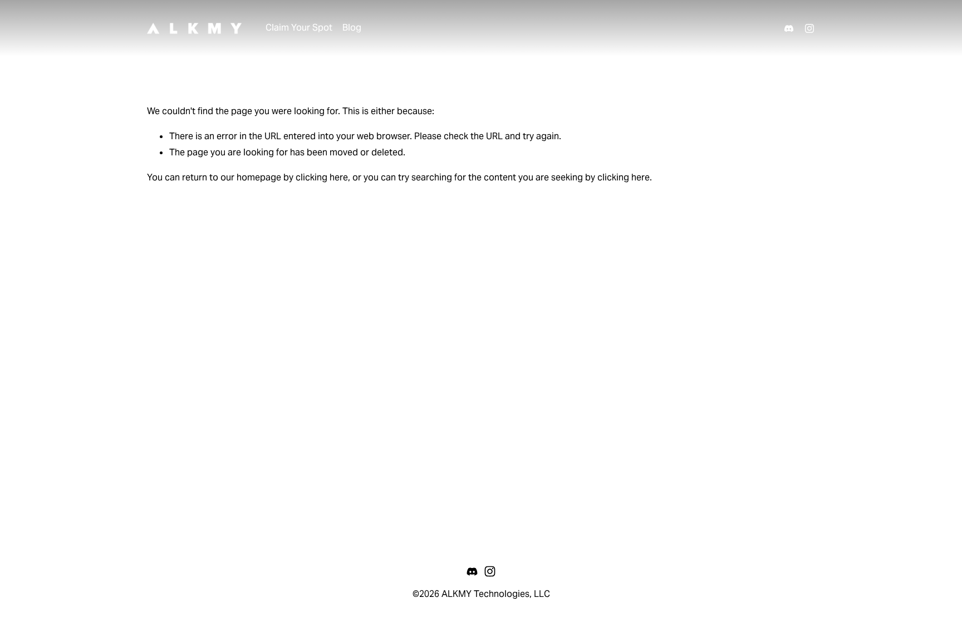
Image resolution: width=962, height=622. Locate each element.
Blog (351, 27)
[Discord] (788, 28)
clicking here (322, 177)
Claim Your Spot (299, 27)
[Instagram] (809, 28)
